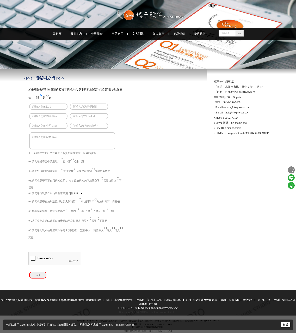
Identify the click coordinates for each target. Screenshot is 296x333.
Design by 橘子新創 (129, 312)
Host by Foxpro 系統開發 (163, 312)
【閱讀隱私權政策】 (126, 325)
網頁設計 (145, 312)
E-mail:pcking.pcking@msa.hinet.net (158, 307)
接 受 (285, 324)
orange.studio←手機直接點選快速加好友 (248, 133)
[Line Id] (291, 181)
